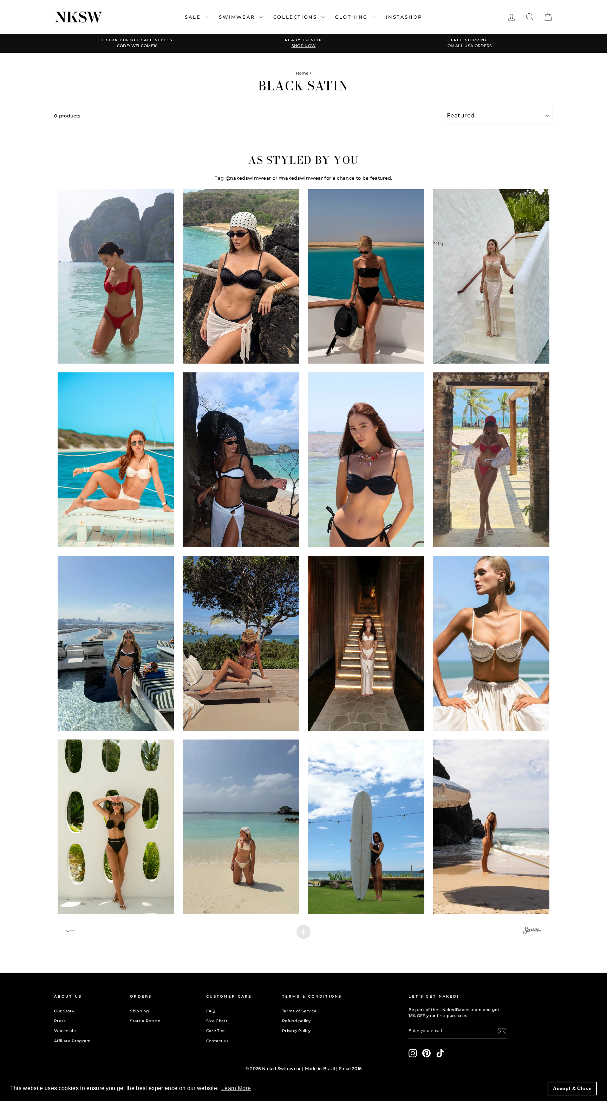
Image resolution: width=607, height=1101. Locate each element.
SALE (194, 17)
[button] (115, 276)
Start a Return (145, 1020)
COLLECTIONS (296, 17)
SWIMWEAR (238, 17)
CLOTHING (352, 17)
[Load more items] (303, 932)
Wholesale (65, 1030)
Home (302, 73)
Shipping (139, 1011)
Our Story (64, 1011)
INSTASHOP (404, 17)
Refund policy (296, 1020)
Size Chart (217, 1020)
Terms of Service (299, 1011)
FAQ (210, 1011)
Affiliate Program (72, 1040)
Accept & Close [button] (572, 1088)
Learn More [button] (236, 1088)
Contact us (217, 1040)
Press (60, 1020)
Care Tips (216, 1030)
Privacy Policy (296, 1030)
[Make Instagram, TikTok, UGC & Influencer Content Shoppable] (532, 931)
